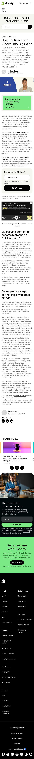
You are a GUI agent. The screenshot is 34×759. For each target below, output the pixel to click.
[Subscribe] (30, 27)
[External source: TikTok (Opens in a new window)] (21, 754)
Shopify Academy (8, 654)
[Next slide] (22, 468)
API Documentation (8, 677)
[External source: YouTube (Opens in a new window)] (12, 754)
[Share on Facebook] (3, 421)
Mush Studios (22, 132)
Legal (3, 617)
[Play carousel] (17, 468)
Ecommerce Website (22, 631)
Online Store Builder (25, 619)
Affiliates (4, 612)
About (4, 596)
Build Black (22, 601)
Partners (5, 607)
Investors (5, 601)
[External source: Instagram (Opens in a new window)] (17, 754)
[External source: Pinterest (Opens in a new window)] (30, 754)
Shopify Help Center (6, 642)
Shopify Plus (6, 706)
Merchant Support (8, 635)
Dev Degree (6, 682)
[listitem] (14, 453)
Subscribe (17, 525)
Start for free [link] (17, 188)
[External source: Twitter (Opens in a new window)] (7, 754)
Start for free (23, 3)
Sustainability (22, 596)
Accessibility (22, 607)
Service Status (7, 622)
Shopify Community (8, 659)
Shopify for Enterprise (5, 712)
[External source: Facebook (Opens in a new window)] (3, 754)
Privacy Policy (16, 533)
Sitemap (17, 744)
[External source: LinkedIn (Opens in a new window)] (26, 754)
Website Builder (23, 625)
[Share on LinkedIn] (11, 421)
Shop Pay (5, 701)
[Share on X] (7, 421)
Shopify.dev (6, 672)
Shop (3, 695)
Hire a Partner (6, 648)
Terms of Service (17, 733)
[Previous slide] (12, 468)
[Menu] (31, 3)
